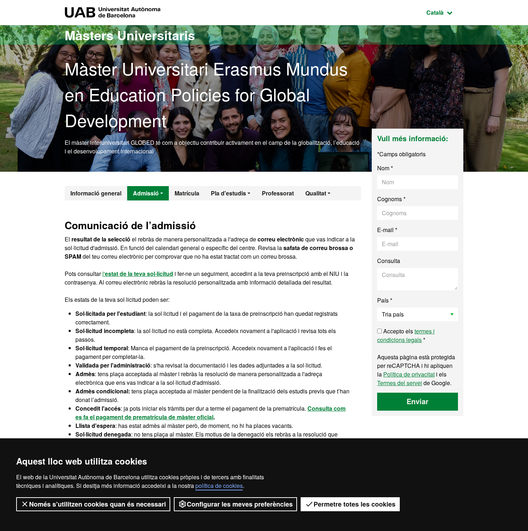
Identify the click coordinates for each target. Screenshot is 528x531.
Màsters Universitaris (130, 35)
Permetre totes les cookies (354, 504)
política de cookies (219, 485)
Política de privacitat (409, 374)
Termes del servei (399, 383)
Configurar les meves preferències (240, 504)
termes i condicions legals (406, 335)
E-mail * (387, 230)
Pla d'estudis (228, 193)
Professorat (278, 193)
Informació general (95, 193)
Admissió (146, 193)
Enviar (418, 401)
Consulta (388, 261)
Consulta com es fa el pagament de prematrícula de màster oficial (210, 412)
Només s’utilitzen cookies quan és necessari (97, 504)
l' (137, 273)
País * (384, 300)
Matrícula (187, 193)
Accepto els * (406, 335)
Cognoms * (391, 199)
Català (444, 12)
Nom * (385, 168)
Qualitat (315, 193)
